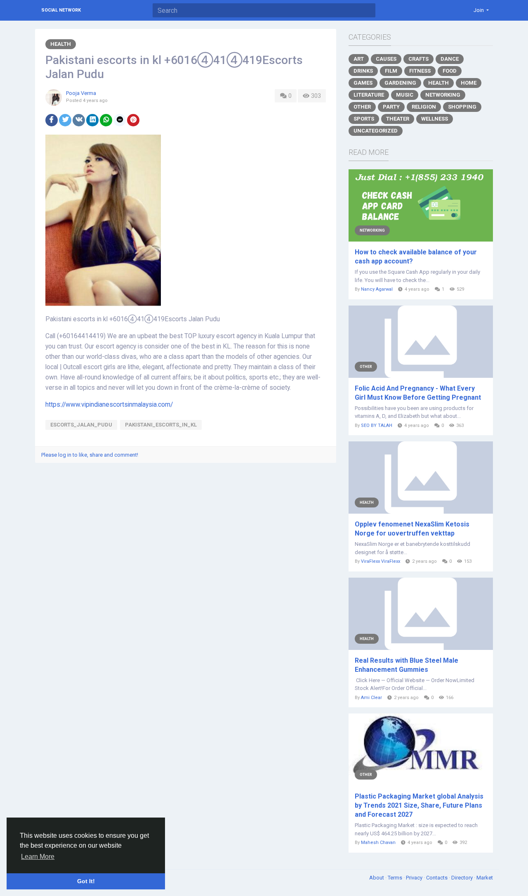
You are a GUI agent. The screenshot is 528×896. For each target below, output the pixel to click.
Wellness (434, 119)
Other (362, 107)
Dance (450, 59)
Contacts (437, 878)
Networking (442, 95)
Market (484, 878)
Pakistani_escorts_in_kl (161, 425)
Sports (364, 119)
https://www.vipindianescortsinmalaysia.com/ (109, 404)
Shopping (462, 107)
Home (468, 83)
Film (391, 71)
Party (391, 107)
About (377, 878)
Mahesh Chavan (378, 842)
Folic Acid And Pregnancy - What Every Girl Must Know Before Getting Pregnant (418, 392)
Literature (369, 95)
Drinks (363, 71)
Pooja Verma (81, 93)
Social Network (61, 10)
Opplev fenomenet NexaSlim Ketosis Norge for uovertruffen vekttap (412, 528)
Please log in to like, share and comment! (89, 455)
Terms (395, 878)
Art (359, 59)
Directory (462, 878)
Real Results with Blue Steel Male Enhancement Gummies (406, 665)
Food (450, 71)
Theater (397, 119)
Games (363, 83)
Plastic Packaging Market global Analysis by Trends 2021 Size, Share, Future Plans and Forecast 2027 (419, 805)
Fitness (420, 71)
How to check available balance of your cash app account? (416, 256)
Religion (424, 107)
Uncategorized (376, 131)
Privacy (415, 878)
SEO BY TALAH (376, 425)
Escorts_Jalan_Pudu (81, 425)
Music (404, 95)
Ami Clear (371, 697)
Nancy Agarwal (377, 289)
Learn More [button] (37, 856)
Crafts (418, 59)
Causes (386, 59)
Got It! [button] (86, 881)
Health (60, 44)
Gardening (400, 83)
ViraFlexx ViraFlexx (380, 561)
